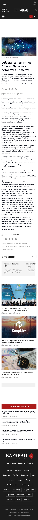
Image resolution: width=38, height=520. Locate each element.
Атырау (20, 480)
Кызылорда (16, 490)
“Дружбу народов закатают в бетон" (14, 176)
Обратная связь (10, 463)
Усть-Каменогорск (13, 485)
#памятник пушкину (20, 243)
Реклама (30, 463)
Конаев (18, 499)
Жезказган (27, 499)
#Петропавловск (24, 246)
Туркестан (10, 495)
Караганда (6, 475)
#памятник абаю (7, 243)
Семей (29, 495)
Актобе (15, 475)
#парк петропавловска (9, 246)
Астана (9, 470)
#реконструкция (7, 249)
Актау (28, 480)
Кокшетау (20, 495)
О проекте (21, 463)
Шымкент (27, 470)
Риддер (9, 499)
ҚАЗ (35, 2)
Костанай (11, 480)
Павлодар (24, 475)
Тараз (33, 475)
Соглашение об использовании (19, 512)
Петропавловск (29, 490)
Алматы (18, 470)
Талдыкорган (26, 485)
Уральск (6, 490)
